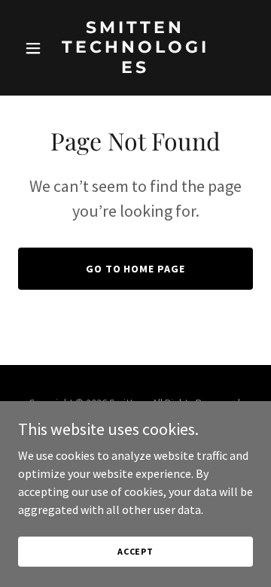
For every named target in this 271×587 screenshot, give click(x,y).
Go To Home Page (136, 268)
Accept (135, 551)
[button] (35, 48)
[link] (135, 68)
